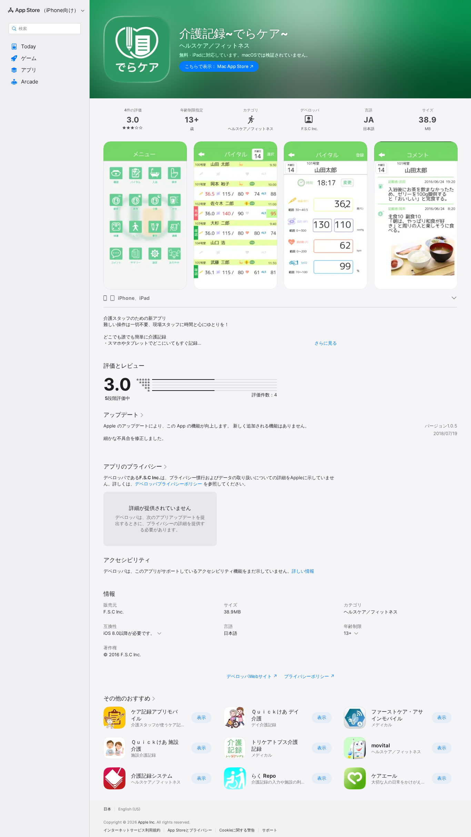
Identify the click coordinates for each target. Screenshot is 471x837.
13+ (348, 633)
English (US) (129, 809)
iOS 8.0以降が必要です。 (129, 633)
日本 (107, 809)
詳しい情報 (303, 571)
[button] (44, 46)
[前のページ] (96, 748)
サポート (269, 830)
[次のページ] (464, 748)
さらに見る (325, 343)
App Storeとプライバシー (190, 830)
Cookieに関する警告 (237, 830)
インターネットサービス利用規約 (131, 830)
